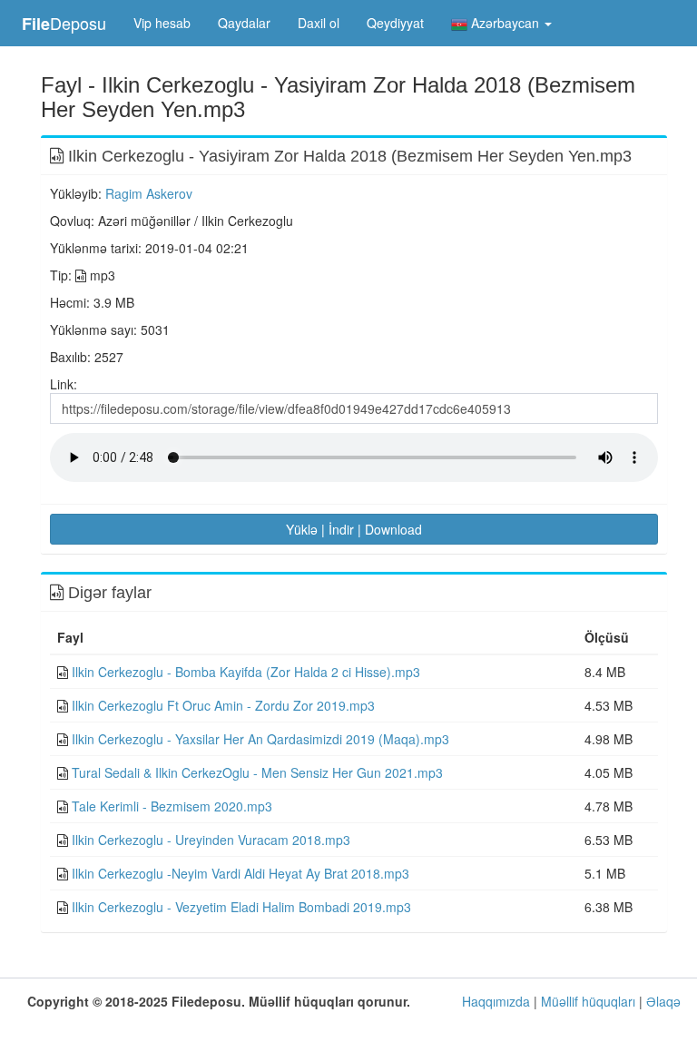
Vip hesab (162, 23)
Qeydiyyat (395, 23)
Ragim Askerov (148, 193)
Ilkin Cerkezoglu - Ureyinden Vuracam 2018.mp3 (211, 840)
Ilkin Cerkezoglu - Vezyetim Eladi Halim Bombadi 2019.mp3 (241, 907)
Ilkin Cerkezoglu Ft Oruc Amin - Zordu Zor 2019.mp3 (223, 705)
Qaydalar (244, 23)
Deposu (64, 23)
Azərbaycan (505, 23)
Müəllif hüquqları (588, 1001)
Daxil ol (318, 23)
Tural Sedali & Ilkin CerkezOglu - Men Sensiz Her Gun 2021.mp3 (257, 772)
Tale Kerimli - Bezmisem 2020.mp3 (172, 806)
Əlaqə (663, 1001)
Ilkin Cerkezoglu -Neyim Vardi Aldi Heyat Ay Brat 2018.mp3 (240, 873)
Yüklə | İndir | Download (354, 529)
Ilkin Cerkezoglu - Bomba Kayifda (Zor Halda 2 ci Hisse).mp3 (246, 672)
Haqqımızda (496, 1001)
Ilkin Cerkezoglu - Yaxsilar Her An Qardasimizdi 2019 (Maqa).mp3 (260, 739)
